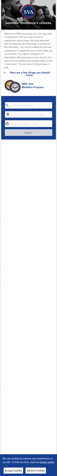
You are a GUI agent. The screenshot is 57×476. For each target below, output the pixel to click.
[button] (28, 73)
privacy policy (47, 462)
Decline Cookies (36, 470)
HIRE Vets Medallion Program (32, 85)
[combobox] (28, 105)
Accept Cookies (13, 470)
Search (28, 132)
